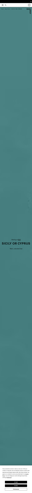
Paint (2, 9)
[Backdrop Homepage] (29, 13)
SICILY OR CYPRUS (16, 9)
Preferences (16, 489)
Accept (16, 482)
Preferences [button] (8, 477)
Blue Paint (7, 9)
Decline (16, 485)
